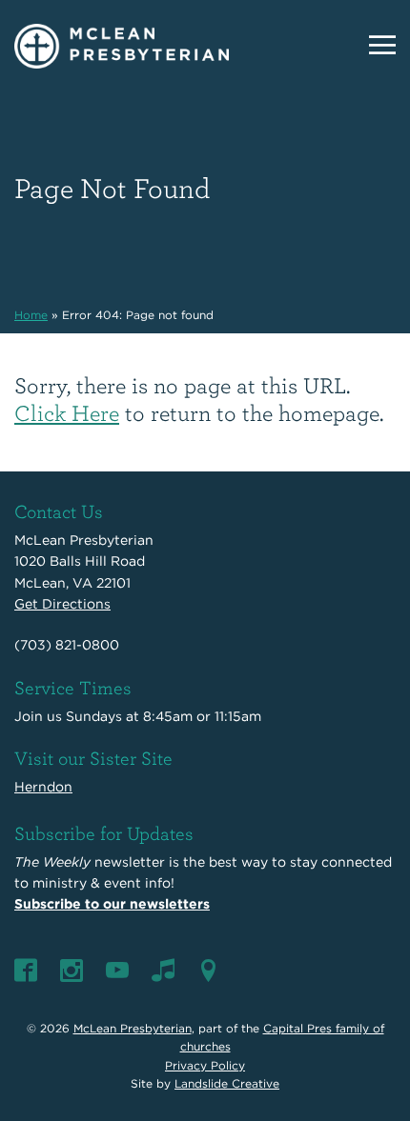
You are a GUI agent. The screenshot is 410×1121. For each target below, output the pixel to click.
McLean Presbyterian (132, 1028)
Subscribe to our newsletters (112, 903)
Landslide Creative (226, 1083)
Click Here (66, 412)
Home (31, 315)
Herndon (43, 786)
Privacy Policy (205, 1065)
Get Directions (62, 603)
